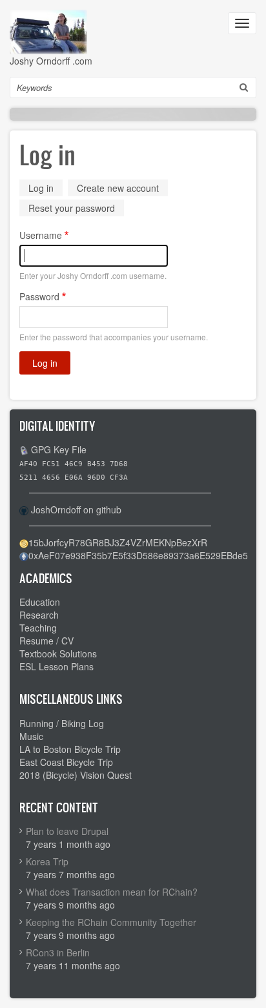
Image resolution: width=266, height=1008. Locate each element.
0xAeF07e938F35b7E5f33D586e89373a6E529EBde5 (138, 555)
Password (39, 296)
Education (39, 601)
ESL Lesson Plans (56, 666)
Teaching (38, 627)
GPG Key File (59, 449)
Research (39, 614)
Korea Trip (47, 861)
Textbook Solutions (58, 653)
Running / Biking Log (61, 723)
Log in (45, 188)
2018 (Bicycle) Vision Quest (75, 774)
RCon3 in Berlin (58, 952)
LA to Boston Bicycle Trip (70, 749)
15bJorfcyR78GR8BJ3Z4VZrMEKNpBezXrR (117, 542)
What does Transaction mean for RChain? (112, 891)
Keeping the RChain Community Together (111, 922)
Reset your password (71, 207)
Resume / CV (46, 640)
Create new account (118, 187)
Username (40, 235)
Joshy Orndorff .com (51, 60)
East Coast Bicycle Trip (66, 762)
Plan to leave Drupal (67, 831)
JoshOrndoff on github (76, 509)
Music (31, 736)
